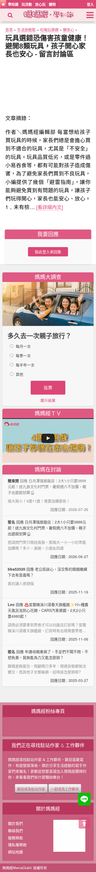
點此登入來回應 (48, 251)
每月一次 (23, 346)
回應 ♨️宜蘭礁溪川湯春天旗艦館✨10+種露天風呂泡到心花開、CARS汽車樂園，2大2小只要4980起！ (48, 622)
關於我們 (15, 823)
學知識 (13, 4)
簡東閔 (13, 480)
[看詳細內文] (49, 206)
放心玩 (40, 4)
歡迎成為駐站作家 (31, 788)
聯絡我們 (15, 830)
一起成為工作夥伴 (65, 788)
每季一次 (23, 355)
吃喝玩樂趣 (49, 29)
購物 (52, 4)
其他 (19, 374)
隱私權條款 (17, 844)
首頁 (9, 29)
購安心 (68, 29)
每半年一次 (25, 364)
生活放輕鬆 (26, 29)
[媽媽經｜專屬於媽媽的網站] (53, 13)
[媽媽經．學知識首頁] (3, 4)
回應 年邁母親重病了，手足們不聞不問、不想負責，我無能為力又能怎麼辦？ (48, 666)
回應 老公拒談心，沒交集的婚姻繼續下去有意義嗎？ (48, 580)
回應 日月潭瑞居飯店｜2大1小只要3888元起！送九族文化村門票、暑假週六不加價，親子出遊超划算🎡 (48, 539)
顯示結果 (48, 400)
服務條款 (15, 837)
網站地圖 (15, 851)
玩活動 (27, 4)
